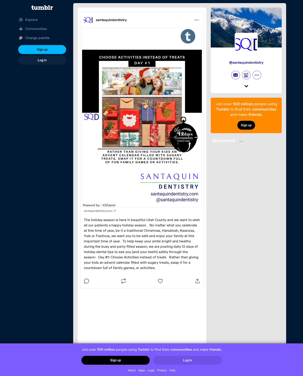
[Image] (142, 118)
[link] (88, 20)
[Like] (160, 281)
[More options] (196, 20)
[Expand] (246, 86)
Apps (141, 370)
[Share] (197, 281)
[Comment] (86, 281)
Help (172, 370)
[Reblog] (123, 281)
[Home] (42, 7)
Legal (151, 370)
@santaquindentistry (246, 62)
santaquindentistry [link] (111, 20)
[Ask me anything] (235, 75)
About (132, 370)
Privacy (162, 370)
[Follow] (246, 75)
